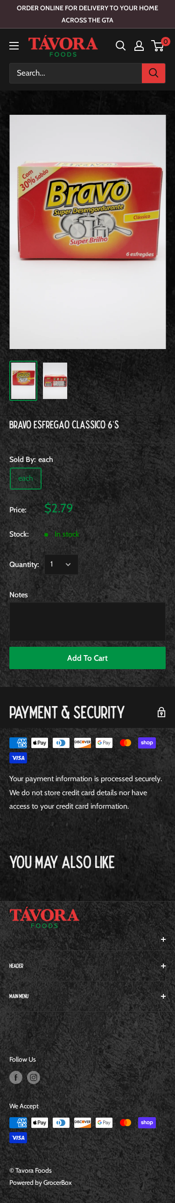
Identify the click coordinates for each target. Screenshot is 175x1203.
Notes (18, 594)
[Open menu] (14, 45)
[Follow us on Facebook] (15, 1077)
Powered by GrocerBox (40, 1182)
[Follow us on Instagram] (33, 1077)
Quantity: (24, 564)
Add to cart (87, 658)
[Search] (153, 73)
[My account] (139, 46)
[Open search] (121, 46)
